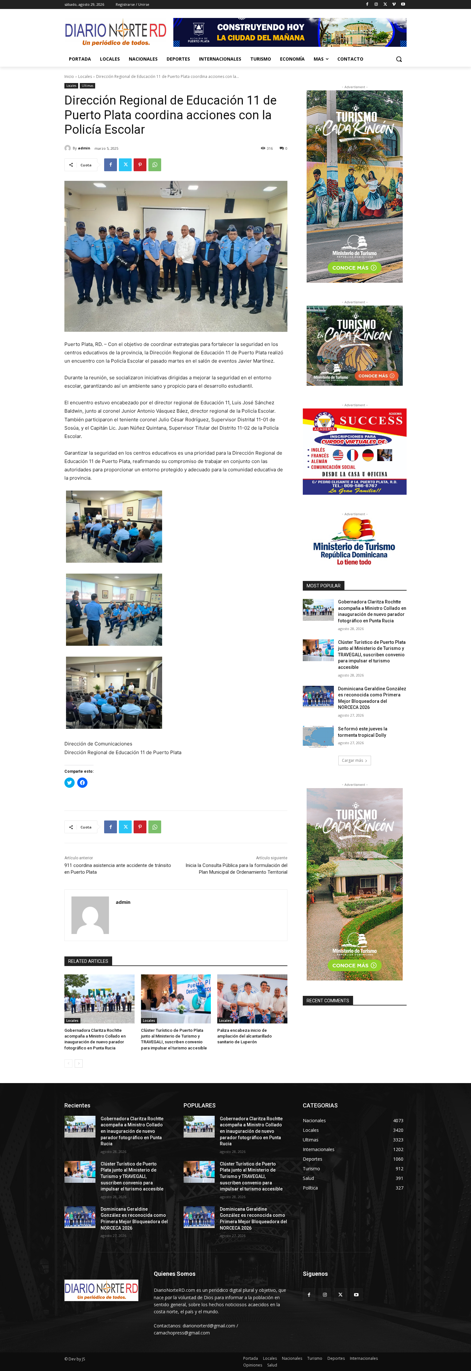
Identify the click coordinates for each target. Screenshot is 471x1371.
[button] (399, 59)
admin (84, 148)
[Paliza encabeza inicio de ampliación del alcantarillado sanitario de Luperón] (252, 998)
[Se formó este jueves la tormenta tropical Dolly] (318, 737)
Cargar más (352, 760)
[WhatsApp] (154, 164)
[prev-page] (68, 1063)
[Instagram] (376, 4)
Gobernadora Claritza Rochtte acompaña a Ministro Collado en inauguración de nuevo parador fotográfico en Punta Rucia (132, 1131)
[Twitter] (385, 4)
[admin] (68, 148)
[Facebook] (367, 4)
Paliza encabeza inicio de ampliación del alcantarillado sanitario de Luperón (244, 1036)
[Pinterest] (140, 164)
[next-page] (79, 1063)
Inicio (69, 76)
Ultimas (87, 85)
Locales (85, 76)
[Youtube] (403, 4)
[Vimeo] (394, 4)
